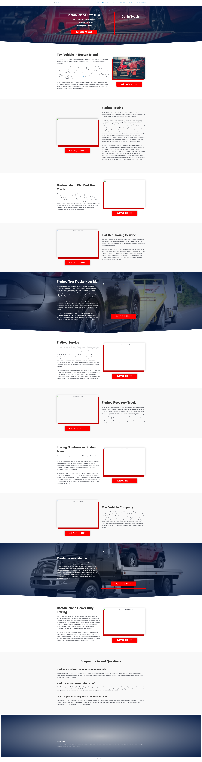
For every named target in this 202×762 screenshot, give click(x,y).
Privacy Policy (107, 759)
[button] (110, 3)
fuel (83, 77)
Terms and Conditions (97, 759)
